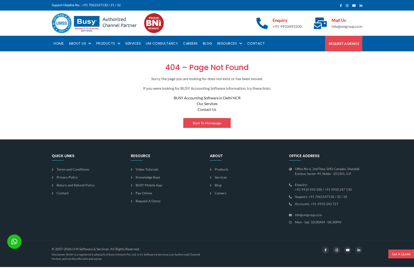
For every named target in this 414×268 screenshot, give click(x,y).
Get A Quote (401, 254)
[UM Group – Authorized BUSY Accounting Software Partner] (94, 23)
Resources (227, 43)
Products (105, 43)
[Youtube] (354, 5)
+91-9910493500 (287, 26)
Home (59, 43)
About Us (77, 43)
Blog (207, 43)
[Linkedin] (361, 5)
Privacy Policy (67, 177)
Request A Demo (148, 201)
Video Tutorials (147, 169)
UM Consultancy (162, 43)
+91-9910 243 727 (324, 204)
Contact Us (207, 109)
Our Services (207, 103)
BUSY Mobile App (149, 185)
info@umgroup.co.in (347, 26)
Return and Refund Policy (76, 185)
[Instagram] (347, 5)
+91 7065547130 (95, 5)
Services (133, 43)
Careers (190, 43)
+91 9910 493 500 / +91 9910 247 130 (323, 189)
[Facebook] (341, 5)
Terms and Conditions (73, 169)
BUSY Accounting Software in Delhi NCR (207, 97)
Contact (256, 43)
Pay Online (144, 193)
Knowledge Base (148, 177)
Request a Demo (343, 44)
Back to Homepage (207, 123)
